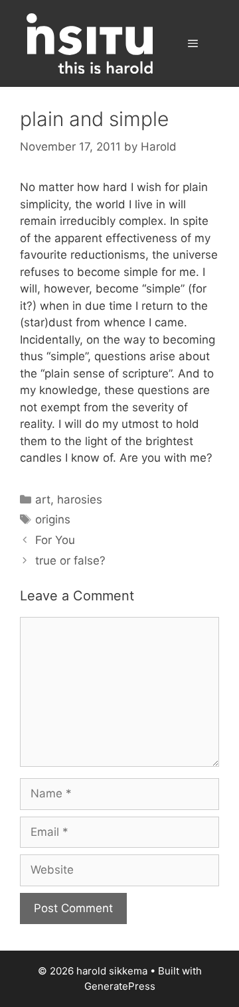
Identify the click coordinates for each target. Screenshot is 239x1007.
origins (52, 519)
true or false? (70, 560)
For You (55, 540)
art (42, 499)
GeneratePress (119, 986)
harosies (79, 499)
